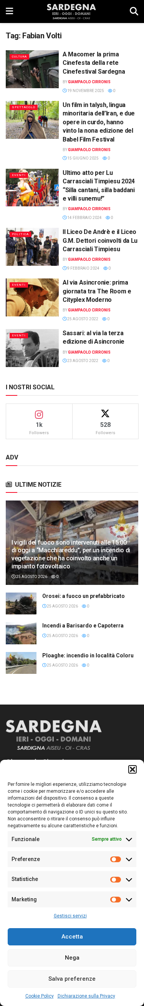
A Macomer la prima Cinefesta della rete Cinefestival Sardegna (94, 63)
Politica (20, 234)
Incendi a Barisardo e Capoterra (83, 625)
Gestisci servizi (70, 916)
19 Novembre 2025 (85, 91)
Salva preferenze (72, 978)
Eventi (19, 175)
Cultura (19, 56)
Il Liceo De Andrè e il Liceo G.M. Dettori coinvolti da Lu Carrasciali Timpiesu (100, 240)
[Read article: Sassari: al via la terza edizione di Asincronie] (32, 348)
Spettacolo (23, 107)
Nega (72, 957)
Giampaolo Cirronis (89, 82)
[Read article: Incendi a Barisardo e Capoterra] (21, 633)
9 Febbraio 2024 (82, 268)
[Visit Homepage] (71, 11)
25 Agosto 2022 (82, 319)
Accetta (72, 936)
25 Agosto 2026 (31, 577)
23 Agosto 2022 (82, 361)
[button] (132, 769)
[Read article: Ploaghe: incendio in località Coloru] (21, 663)
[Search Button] (134, 11)
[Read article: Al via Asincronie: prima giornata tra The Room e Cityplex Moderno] (32, 297)
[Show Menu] (9, 11)
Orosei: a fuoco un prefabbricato (83, 596)
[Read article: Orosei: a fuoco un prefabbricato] (21, 603)
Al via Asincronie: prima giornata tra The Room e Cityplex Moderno (97, 291)
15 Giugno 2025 (82, 158)
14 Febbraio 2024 (84, 218)
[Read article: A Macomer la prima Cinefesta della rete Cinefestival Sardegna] (32, 69)
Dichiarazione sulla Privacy (86, 996)
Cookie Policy (39, 996)
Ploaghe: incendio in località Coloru (88, 655)
